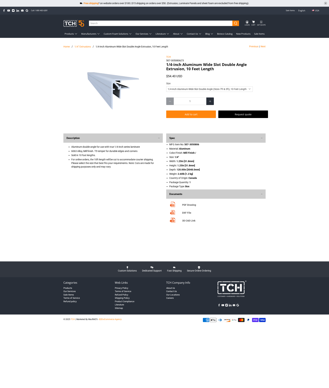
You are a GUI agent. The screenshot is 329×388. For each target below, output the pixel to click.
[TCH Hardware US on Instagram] (13, 10)
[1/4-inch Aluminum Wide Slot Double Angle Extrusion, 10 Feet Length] (113, 89)
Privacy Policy (121, 288)
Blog (207, 33)
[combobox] (161, 23)
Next (263, 46)
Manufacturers (88, 33)
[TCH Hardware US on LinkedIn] (17, 10)
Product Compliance (124, 301)
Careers (170, 298)
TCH (168, 57)
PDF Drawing (189, 205)
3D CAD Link (188, 220)
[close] (325, 3)
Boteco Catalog (225, 33)
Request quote (243, 114)
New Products (243, 33)
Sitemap (119, 308)
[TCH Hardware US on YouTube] (8, 10)
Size (168, 83)
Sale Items (290, 10)
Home (66, 46)
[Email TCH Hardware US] (22, 10)
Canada (320, 16)
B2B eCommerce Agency (110, 319)
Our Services (142, 33)
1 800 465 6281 (41, 10)
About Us (170, 288)
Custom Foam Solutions (116, 33)
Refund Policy (121, 294)
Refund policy (70, 301)
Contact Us (192, 33)
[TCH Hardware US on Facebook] (4, 10)
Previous (253, 46)
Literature (161, 33)
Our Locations (173, 294)
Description (73, 138)
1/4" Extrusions (83, 46)
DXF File (186, 212)
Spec (172, 138)
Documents (175, 194)
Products (69, 33)
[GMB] (27, 10)
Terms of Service (71, 298)
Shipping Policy (122, 298)
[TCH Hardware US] (74, 23)
